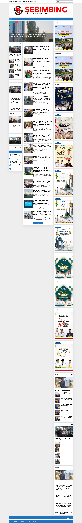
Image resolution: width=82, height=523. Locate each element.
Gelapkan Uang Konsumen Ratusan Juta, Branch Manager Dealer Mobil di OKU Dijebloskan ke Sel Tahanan (42, 123)
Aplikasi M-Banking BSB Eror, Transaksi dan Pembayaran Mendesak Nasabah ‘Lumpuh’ (40, 202)
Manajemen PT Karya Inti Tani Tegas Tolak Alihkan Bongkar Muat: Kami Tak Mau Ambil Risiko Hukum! (42, 146)
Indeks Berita (29, 521)
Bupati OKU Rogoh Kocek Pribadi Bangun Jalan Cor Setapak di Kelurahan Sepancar (15, 139)
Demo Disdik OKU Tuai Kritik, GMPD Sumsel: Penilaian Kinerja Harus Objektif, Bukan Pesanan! (16, 109)
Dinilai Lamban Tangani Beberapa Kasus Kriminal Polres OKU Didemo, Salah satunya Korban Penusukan (16, 169)
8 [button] (17, 41)
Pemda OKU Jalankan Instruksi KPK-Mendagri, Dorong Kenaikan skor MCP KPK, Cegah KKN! (27, 35)
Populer (12, 151)
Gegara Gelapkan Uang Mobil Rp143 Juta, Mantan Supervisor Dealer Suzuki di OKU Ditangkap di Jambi (18, 65)
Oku (17, 22)
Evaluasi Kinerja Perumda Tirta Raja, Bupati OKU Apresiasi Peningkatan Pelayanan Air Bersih (15, 55)
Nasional (14, 22)
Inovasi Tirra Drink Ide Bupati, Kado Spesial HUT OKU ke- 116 (66, 399)
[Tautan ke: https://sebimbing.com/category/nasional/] (72, 375)
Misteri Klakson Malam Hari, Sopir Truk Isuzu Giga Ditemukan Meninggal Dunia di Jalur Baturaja (42, 213)
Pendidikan (21, 22)
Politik (26, 22)
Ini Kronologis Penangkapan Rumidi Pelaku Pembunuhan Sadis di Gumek (16, 155)
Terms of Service (22, 521)
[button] (72, 1)
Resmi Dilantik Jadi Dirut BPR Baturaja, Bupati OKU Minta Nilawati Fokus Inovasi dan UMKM (18, 60)
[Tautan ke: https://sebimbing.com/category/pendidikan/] (21, 84)
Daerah (10, 22)
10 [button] (19, 41)
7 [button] (16, 41)
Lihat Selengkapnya (38, 223)
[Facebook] (68, 518)
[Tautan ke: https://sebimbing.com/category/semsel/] (21, 44)
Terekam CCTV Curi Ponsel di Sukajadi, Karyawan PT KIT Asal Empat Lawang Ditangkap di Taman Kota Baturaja (42, 169)
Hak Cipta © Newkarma (13, 521)
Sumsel (29, 22)
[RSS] (72, 518)
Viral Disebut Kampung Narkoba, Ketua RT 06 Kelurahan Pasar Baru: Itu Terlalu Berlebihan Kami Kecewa (16, 162)
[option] (31, 31)
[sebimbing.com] (41, 10)
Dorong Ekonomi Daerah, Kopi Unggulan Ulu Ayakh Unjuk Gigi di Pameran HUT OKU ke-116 (64, 486)
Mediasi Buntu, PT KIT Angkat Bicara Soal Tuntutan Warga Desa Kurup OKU (42, 158)
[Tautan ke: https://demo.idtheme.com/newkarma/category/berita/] (21, 147)
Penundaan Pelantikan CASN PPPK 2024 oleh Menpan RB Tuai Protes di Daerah (16, 165)
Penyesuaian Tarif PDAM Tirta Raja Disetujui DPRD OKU (15, 158)
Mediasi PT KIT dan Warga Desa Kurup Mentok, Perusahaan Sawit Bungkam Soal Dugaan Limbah (41, 181)
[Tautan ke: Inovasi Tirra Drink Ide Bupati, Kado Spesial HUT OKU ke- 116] (57, 400)
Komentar (19, 151)
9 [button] (18, 41)
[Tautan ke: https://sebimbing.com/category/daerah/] (72, 424)
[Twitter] (70, 518)
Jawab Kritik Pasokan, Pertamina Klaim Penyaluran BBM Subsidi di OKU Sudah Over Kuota (42, 191)
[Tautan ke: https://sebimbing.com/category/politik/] (21, 135)
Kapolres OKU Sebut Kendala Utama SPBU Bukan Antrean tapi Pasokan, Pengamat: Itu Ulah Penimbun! (66, 393)
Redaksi (34, 521)
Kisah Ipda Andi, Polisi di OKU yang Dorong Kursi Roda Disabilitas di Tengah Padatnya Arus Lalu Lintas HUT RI (18, 75)
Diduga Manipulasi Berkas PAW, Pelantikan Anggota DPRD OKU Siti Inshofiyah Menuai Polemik (42, 135)
